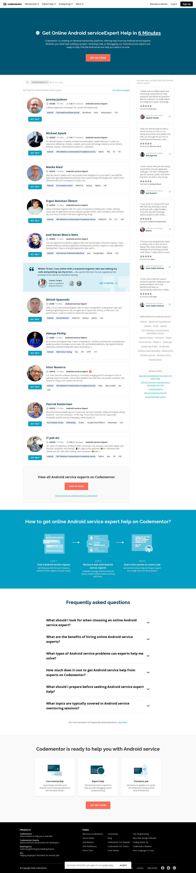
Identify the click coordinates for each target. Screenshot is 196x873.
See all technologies (121, 90)
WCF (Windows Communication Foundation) (75, 152)
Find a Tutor (88, 850)
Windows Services (147, 355)
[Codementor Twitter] (168, 868)
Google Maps (98, 253)
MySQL (97, 185)
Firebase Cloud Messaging (149, 350)
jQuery (94, 318)
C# (110, 219)
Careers (140, 868)
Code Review (113, 850)
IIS (114, 152)
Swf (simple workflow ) (67, 112)
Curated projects (155, 389)
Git (120, 386)
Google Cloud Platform (96, 422)
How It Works (88, 838)
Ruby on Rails (110, 386)
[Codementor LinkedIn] (174, 868)
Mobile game (167, 350)
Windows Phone (164, 355)
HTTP (89, 352)
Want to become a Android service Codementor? (76, 495)
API (82, 352)
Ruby (100, 386)
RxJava (168, 337)
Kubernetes (112, 422)
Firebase (147, 326)
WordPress (87, 112)
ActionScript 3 (106, 112)
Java (88, 253)
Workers (62, 318)
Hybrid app (167, 342)
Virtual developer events (155, 397)
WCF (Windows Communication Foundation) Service (155, 331)
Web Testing (64, 352)
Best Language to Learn (143, 850)
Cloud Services (145, 342)
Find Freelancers (90, 846)
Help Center (152, 868)
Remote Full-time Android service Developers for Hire (155, 384)
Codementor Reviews (142, 846)
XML (108, 152)
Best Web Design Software (144, 838)
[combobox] (88, 82)
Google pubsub (155, 359)
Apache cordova (146, 337)
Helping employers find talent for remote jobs (39, 854)
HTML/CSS (79, 185)
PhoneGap (159, 337)
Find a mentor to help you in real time (36, 835)
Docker (81, 422)
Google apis (164, 346)
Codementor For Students (119, 842)
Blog (110, 838)
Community (113, 834)
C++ (116, 219)
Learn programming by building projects (37, 847)
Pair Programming (141, 834)
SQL (76, 352)
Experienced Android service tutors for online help (155, 377)
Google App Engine (149, 346)
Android (143, 321)
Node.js (89, 185)
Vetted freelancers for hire (155, 393)
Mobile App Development (160, 321)
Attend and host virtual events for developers (39, 841)
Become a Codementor (93, 834)
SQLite (156, 326)
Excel (96, 112)
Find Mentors (88, 842)
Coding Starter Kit (140, 842)
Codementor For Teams (118, 846)
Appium (163, 326)
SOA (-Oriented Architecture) (70, 253)
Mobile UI (157, 342)
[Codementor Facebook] (162, 868)
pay (70, 422)
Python (101, 152)
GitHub (109, 253)
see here (122, 722)
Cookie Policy (107, 865)
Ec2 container (64, 185)
